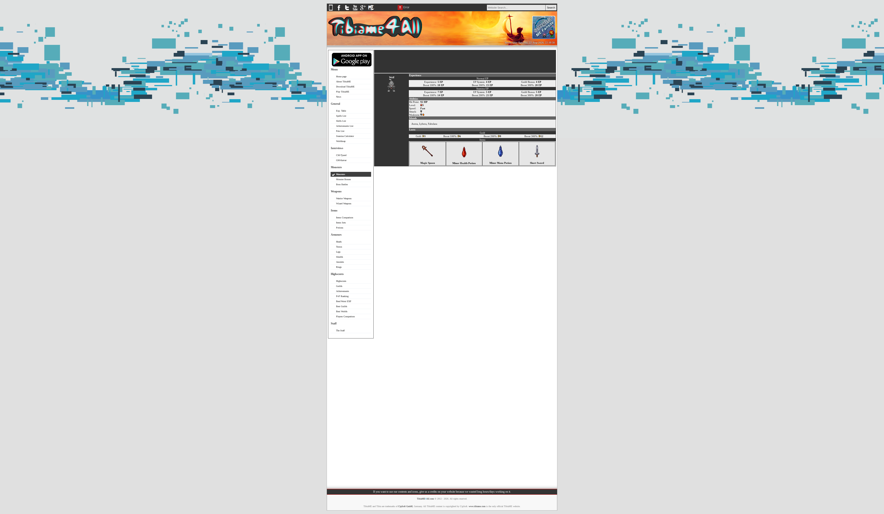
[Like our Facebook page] (339, 10)
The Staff (340, 330)
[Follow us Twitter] (347, 10)
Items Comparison (344, 217)
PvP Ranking (342, 296)
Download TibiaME (345, 86)
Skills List (341, 121)
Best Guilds (341, 306)
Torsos (339, 246)
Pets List (340, 131)
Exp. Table (341, 111)
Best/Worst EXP (343, 301)
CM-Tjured (341, 155)
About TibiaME (343, 81)
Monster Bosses (343, 179)
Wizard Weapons (343, 203)
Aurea (414, 123)
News (338, 96)
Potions (339, 227)
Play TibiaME (342, 91)
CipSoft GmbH (405, 506)
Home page (341, 76)
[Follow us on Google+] (363, 10)
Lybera (423, 123)
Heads (339, 241)
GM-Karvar (341, 160)
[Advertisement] (350, 411)
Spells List (341, 116)
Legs (338, 252)
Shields (339, 257)
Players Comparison (345, 316)
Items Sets (341, 222)
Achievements (342, 291)
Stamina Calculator (345, 136)
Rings (339, 267)
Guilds (339, 286)
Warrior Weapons (344, 198)
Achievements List (344, 126)
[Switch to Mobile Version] (330, 10)
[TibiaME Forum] (371, 10)
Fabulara (432, 123)
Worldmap (341, 141)
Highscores (341, 281)
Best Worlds (341, 311)
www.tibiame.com (477, 506)
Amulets (340, 262)
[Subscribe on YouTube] (355, 10)
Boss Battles (342, 184)
